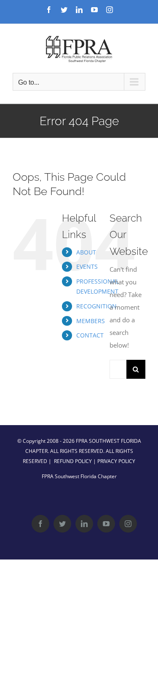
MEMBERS (90, 321)
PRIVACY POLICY (116, 461)
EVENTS (87, 266)
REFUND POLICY (73, 461)
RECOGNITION (96, 306)
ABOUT (86, 252)
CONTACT (90, 335)
